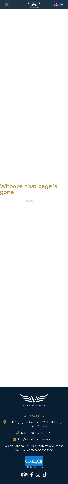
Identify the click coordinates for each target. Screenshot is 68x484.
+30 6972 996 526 (40, 432)
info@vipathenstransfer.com (36, 439)
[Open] (7, 4)
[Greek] (61, 4)
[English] (56, 4)
